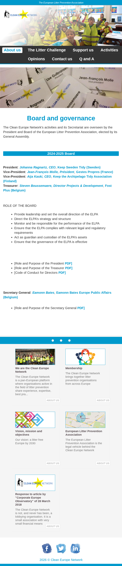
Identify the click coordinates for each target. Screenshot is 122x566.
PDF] (68, 263)
